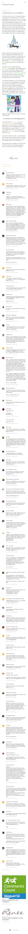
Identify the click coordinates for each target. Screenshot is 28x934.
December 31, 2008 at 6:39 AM (12, 516)
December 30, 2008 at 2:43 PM (12, 353)
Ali (6, 324)
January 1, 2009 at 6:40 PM (11, 669)
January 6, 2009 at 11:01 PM (11, 867)
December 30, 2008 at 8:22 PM (12, 433)
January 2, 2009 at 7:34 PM (11, 782)
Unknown (8, 183)
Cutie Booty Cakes (8, 4)
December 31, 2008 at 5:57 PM (11, 584)
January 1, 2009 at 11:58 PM (11, 697)
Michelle (8, 294)
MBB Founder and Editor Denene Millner (15, 572)
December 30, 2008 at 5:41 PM (12, 405)
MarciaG (8, 306)
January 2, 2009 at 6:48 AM (11, 738)
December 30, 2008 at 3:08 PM (12, 384)
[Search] (25, 2)
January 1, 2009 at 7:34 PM (11, 680)
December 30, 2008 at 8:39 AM (12, 217)
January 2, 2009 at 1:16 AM (11, 711)
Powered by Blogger (15, 929)
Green (7, 276)
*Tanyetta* (8, 673)
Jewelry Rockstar (10, 501)
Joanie (7, 408)
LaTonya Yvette (9, 451)
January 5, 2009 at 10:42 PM (11, 857)
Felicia (10, 60)
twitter (20, 128)
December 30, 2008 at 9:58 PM (12, 465)
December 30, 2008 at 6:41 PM (12, 416)
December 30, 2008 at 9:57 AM (12, 231)
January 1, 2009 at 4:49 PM (11, 660)
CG (6, 635)
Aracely (7, 615)
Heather (8, 607)
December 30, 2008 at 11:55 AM (12, 302)
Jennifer (8, 832)
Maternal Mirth (9, 388)
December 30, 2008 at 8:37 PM (12, 447)
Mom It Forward (11, 131)
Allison (7, 204)
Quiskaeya (8, 847)
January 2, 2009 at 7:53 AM (11, 749)
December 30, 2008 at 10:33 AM (12, 290)
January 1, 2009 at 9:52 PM (11, 688)
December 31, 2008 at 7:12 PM (11, 595)
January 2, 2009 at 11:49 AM (11, 761)
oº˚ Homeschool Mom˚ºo (12, 820)
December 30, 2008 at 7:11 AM (11, 188)
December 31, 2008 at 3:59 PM (11, 568)
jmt (7, 436)
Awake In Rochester (10, 626)
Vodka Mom (9, 664)
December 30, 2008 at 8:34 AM (12, 200)
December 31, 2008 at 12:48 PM (12, 551)
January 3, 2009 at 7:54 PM (11, 807)
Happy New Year (8, 166)
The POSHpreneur (10, 469)
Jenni (7, 459)
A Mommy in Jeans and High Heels (14, 489)
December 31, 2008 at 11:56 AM (12, 542)
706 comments (8, 904)
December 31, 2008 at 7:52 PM (11, 603)
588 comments (8, 921)
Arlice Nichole (9, 653)
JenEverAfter (9, 172)
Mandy (7, 192)
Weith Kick (8, 357)
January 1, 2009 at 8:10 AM (11, 631)
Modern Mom (14, 122)
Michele (8, 742)
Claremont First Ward (11, 801)
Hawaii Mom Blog (10, 315)
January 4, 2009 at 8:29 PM (11, 844)
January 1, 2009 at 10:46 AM (11, 641)
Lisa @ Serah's (9, 715)
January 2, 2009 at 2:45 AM (11, 721)
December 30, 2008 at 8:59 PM (12, 456)
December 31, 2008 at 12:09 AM (12, 485)
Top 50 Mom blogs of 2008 (17, 73)
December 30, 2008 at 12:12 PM (12, 311)
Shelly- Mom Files (10, 221)
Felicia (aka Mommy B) (11, 479)
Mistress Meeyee (10, 235)
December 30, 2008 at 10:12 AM (12, 272)
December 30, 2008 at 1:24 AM (12, 180)
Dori (7, 725)
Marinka (4, 62)
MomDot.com (5, 68)
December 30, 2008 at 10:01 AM (12, 246)
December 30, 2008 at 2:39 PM (12, 344)
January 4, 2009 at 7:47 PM (11, 828)
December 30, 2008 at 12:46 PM (12, 321)
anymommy (9, 510)
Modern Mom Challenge (7, 123)
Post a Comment (6, 869)
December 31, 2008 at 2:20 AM (12, 497)
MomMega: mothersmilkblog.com (14, 598)
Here (22, 140)
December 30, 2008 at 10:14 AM (12, 282)
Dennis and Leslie (10, 692)
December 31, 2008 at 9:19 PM (11, 623)
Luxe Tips (8, 520)
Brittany (8, 400)
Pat (7, 532)
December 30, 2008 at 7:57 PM (12, 423)
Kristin (7, 427)
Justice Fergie (9, 752)
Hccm (7, 267)
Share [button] (3, 164)
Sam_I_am (8, 545)
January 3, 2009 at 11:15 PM (11, 816)
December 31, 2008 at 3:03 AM (12, 507)
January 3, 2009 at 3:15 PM (11, 798)
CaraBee (8, 334)
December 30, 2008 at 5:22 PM (12, 396)
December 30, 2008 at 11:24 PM (12, 475)
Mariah (7, 587)
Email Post (7, 164)
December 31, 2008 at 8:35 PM (12, 612)
